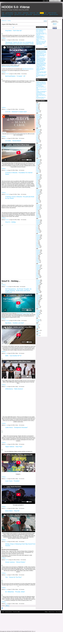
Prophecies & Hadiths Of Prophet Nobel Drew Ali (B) (41, 82)
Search (61, 0)
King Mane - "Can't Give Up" (13, 30)
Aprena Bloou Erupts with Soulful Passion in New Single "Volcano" (40, 43)
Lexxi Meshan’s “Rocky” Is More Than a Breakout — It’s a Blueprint (41, 34)
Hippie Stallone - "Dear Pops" (13, 446)
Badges (46, 611)
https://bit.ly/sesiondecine (27, 68)
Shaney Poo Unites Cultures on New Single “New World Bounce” (41, 72)
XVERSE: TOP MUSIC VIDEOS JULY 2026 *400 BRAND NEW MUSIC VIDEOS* (40, 69)
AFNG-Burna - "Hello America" (14, 389)
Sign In (47, 0)
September (38, 117)
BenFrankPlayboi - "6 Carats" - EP (15, 76)
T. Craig (6, 286)
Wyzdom (10, 611)
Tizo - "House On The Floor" (13, 577)
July (37, 120)
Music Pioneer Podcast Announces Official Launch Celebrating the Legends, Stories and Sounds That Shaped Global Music (41, 59)
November (38, 115)
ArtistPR (6, 559)
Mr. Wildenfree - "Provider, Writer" (15, 591)
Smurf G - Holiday (10, 222)
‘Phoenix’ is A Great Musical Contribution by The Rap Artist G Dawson (41, 92)
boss (6, 39)
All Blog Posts (4, 20)
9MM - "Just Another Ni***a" (13, 355)
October (37, 116)
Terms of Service (59, 611)
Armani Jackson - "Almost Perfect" (15, 562)
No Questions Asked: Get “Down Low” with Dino (40, 98)
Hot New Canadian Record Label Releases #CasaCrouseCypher (41, 85)
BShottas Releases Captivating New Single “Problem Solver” (40, 37)
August (37, 103)
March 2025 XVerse (39, 31)
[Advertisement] (31, 621)
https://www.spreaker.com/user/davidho (10, 66)
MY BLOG (7, 73)
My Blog (9, 20)
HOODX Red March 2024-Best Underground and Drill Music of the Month (41, 29)
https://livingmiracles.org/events (24, 313)
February (37, 110)
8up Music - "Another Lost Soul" (14, 323)
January (37, 111)
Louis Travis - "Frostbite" (12, 481)
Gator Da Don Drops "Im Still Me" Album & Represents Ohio (41, 75)
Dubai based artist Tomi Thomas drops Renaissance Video (41, 95)
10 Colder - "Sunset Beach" (13, 140)
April (37, 108)
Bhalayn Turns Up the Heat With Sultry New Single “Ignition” (41, 55)
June (37, 106)
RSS (2, 608)
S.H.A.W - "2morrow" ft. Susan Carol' (16, 111)
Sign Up (44, 0)
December (38, 114)
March (37, 109)
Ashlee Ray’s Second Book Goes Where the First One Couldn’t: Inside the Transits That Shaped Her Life (41, 52)
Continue (4, 38)
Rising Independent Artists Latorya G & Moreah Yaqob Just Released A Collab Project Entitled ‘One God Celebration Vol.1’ (41, 64)
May (37, 107)
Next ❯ (7, 605)
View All (45, 46)
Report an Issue (51, 611)
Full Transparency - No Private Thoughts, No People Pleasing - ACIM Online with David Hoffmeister (18, 290)
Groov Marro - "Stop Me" (12, 510)
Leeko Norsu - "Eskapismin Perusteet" (16, 427)
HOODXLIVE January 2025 (41, 41)
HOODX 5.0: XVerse (16, 7)
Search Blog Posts (13, 27)
